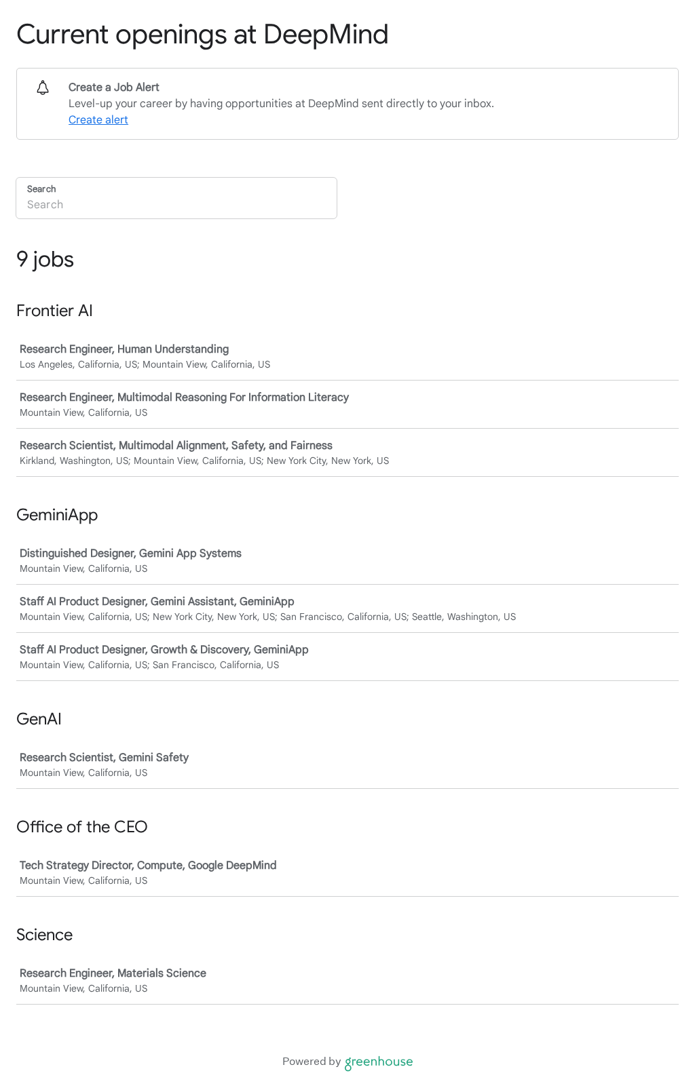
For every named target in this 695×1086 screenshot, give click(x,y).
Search (41, 189)
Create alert (98, 120)
